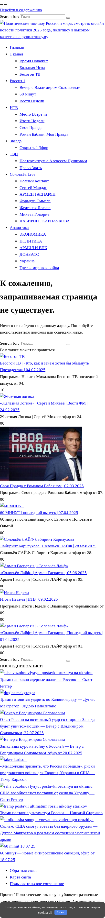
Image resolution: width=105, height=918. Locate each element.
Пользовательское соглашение (37, 883)
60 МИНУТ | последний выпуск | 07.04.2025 (39, 512)
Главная (17, 47)
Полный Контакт (34, 181)
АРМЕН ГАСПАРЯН (37, 194)
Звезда (16, 141)
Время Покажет (34, 61)
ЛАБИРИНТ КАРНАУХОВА (45, 221)
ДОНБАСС (29, 254)
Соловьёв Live (22, 174)
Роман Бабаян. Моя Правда (44, 134)
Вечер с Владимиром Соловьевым (50, 87)
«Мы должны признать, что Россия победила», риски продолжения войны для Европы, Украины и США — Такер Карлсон (47, 773)
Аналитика (19, 227)
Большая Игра (32, 67)
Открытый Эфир (34, 147)
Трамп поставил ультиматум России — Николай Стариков (51, 812)
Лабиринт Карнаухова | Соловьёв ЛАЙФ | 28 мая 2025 (48, 546)
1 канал (16, 54)
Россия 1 (17, 81)
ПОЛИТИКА (31, 241)
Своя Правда (31, 127)
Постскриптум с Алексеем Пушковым (53, 161)
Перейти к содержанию (21, 10)
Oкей (60, 912)
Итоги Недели (32, 121)
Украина (27, 261)
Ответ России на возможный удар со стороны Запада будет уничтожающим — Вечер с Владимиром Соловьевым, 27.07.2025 (47, 726)
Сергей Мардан (33, 187)
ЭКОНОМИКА (33, 234)
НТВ (14, 107)
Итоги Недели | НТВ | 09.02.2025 (29, 599)
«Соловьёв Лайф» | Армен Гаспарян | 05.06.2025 (43, 572)
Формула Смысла (35, 201)
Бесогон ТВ (30, 74)
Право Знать (31, 167)
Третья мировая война (39, 267)
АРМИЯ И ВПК (33, 247)
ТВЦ (14, 154)
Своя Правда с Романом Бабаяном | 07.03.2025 (42, 486)
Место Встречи (33, 114)
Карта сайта (20, 877)
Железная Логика (35, 207)
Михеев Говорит (34, 214)
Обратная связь (23, 870)
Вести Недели (32, 101)
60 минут (28, 94)
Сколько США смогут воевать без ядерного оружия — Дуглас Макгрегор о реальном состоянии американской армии (50, 833)
